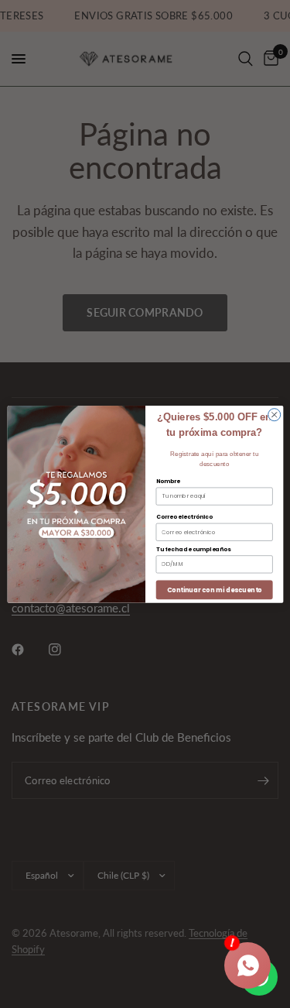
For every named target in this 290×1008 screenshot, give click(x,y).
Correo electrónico (183, 517)
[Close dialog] (274, 414)
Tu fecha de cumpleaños (192, 548)
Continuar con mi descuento (213, 589)
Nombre (167, 480)
